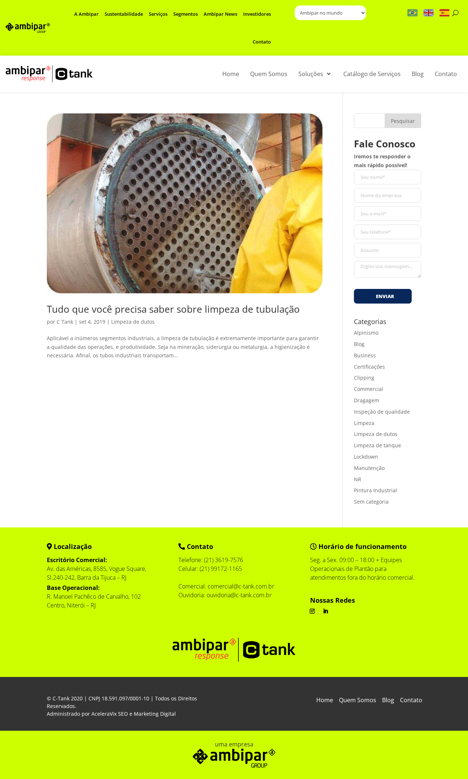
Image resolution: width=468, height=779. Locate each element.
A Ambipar (86, 14)
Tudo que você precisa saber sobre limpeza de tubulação (173, 309)
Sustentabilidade (124, 14)
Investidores (257, 14)
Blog (359, 343)
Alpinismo (366, 332)
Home (324, 700)
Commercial (368, 388)
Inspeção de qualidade (382, 411)
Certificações (369, 366)
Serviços (158, 14)
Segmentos (185, 14)
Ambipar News (220, 14)
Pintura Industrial (375, 490)
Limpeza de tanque (377, 445)
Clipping (364, 377)
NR (357, 479)
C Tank (65, 321)
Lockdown (366, 456)
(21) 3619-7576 (223, 560)
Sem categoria (371, 501)
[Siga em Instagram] (312, 611)
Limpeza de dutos (133, 321)
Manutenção (369, 467)
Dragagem (366, 400)
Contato (262, 41)
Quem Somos (357, 700)
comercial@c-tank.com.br (241, 586)
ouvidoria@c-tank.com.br (239, 595)
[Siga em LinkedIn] (325, 611)
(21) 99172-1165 (221, 569)
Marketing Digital (155, 713)
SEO (123, 713)
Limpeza (364, 422)
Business (365, 355)
